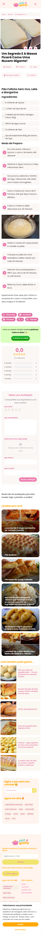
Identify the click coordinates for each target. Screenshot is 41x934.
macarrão (29, 809)
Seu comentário (11, 418)
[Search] (34, 790)
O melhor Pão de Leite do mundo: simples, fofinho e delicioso (27, 763)
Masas (10, 14)
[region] (20, 918)
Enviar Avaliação (28, 479)
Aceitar (20, 924)
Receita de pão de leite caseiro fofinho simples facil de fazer (28, 691)
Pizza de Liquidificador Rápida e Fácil (27, 727)
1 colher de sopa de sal (15, 108)
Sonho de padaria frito (27, 709)
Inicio (3, 14)
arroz (7, 818)
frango (8, 814)
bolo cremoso (11, 809)
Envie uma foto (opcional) (15, 439)
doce (22, 814)
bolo (21, 809)
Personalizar (20, 929)
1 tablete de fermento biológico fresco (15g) (19, 116)
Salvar (32, 75)
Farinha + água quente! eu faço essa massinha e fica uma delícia (28, 745)
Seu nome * (9, 458)
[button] (35, 4)
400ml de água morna (15, 123)
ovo (13, 818)
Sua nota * (8, 407)
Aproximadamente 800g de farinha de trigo (21, 137)
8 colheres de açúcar (14, 102)
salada (30, 814)
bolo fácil (29, 804)
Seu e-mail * (9, 468)
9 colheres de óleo (13, 129)
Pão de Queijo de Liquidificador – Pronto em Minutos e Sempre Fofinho (27, 673)
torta (16, 814)
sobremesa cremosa (13, 804)
